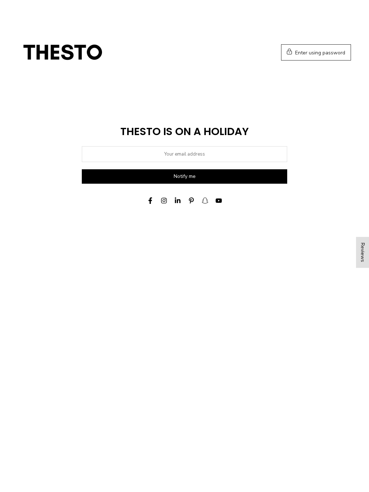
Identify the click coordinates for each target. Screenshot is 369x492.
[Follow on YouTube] (218, 200)
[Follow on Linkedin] (177, 200)
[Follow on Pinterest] (191, 200)
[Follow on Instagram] (164, 200)
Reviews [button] (362, 252)
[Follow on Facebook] (150, 200)
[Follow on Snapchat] (205, 200)
